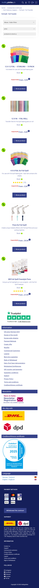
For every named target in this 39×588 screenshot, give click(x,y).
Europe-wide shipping (11, 338)
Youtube (7, 576)
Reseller (6, 347)
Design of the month (11, 335)
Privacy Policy (8, 379)
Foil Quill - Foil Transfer (9, 14)
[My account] (25, 2)
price (5, 29)
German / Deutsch (8, 477)
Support (6, 376)
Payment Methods (10, 341)
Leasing (6, 354)
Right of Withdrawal (10, 360)
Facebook (8, 572)
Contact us (7, 546)
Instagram (8, 570)
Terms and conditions (11, 382)
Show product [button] (20, 89)
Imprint (6, 556)
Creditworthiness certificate (13, 385)
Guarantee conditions (11, 373)
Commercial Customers (12, 351)
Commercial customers (10, 550)
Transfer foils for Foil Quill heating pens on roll (20, 121)
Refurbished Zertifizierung (12, 366)
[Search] (22, 2)
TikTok (7, 578)
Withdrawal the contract (15, 510)
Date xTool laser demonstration (14, 363)
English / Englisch (8, 479)
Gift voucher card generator (13, 369)
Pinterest (7, 574)
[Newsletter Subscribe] (19, 399)
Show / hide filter (10, 22)
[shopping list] (29, 2)
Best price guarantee (11, 357)
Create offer (8, 344)
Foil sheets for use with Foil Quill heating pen (19, 69)
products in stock (10, 34)
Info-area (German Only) (12, 332)
